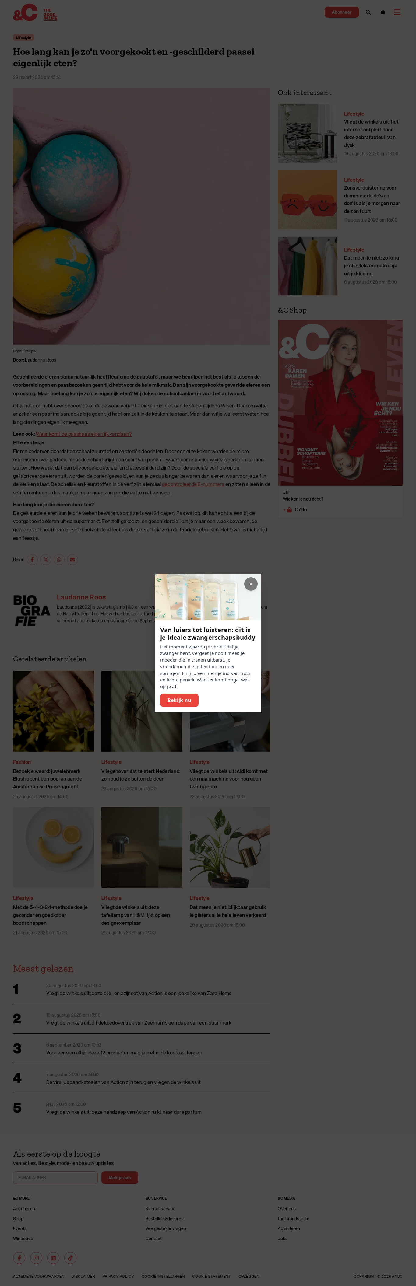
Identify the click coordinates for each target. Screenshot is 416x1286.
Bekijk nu (179, 700)
